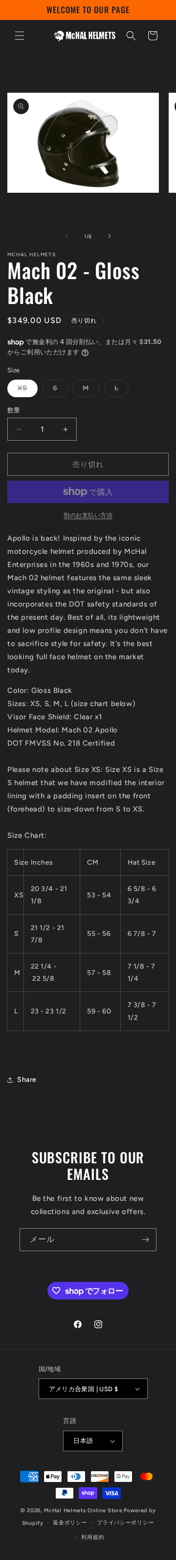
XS (26, 390)
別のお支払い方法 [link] (88, 515)
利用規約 (92, 1537)
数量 (14, 410)
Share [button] (27, 1079)
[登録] (145, 1239)
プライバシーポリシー (125, 1522)
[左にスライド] (66, 236)
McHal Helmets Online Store (83, 1510)
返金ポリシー (70, 1522)
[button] (19, 35)
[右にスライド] (109, 236)
